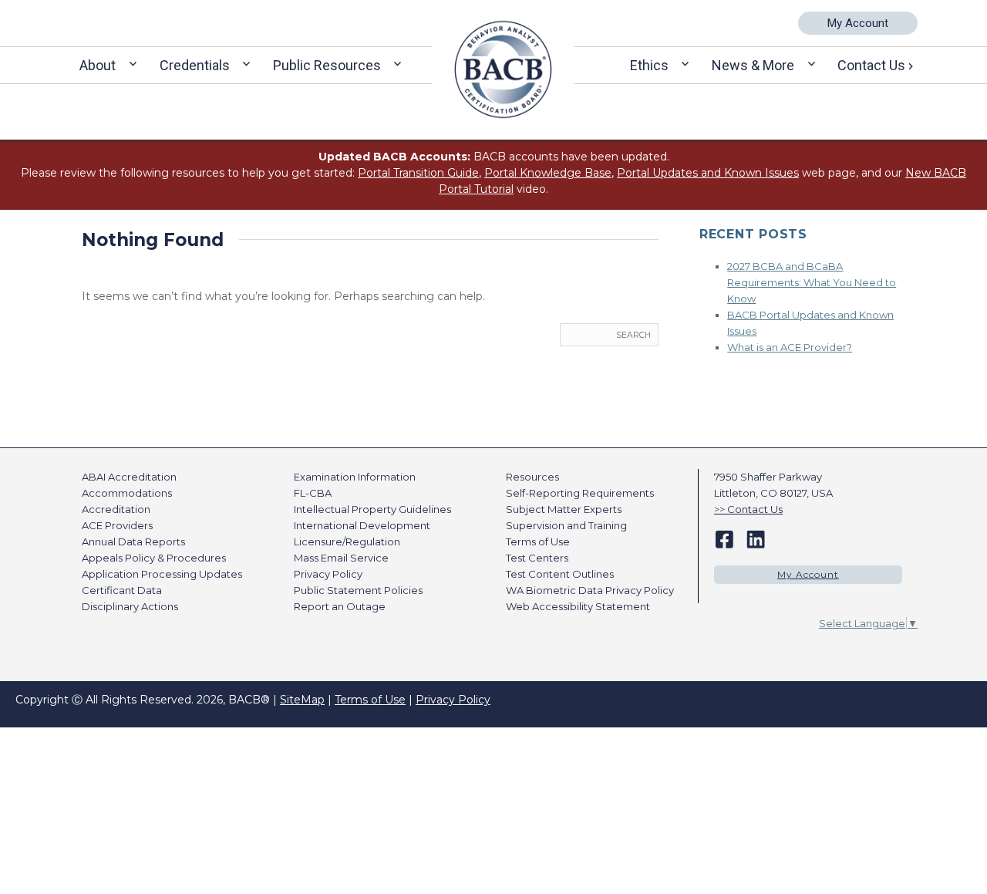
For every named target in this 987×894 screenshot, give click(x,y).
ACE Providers (117, 525)
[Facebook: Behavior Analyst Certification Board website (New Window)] (724, 538)
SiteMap (302, 700)
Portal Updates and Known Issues (708, 173)
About (97, 65)
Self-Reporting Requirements (580, 493)
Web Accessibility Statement (578, 606)
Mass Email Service (341, 558)
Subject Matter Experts (564, 509)
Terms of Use (538, 541)
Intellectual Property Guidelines (372, 509)
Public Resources (327, 65)
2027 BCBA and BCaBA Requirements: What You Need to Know (811, 282)
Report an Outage (340, 606)
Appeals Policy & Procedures (154, 558)
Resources (532, 477)
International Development (362, 525)
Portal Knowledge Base (547, 173)
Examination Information (355, 477)
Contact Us (871, 65)
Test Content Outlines (560, 574)
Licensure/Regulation (347, 541)
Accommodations (127, 493)
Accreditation (116, 509)
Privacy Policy (328, 574)
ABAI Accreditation (129, 477)
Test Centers (537, 558)
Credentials (195, 65)
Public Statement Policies (358, 590)
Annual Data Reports (133, 541)
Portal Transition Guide (418, 173)
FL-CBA (313, 493)
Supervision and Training (566, 525)
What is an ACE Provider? (789, 347)
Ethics (649, 65)
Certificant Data (122, 590)
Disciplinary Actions (130, 606)
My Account (857, 23)
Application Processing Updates (162, 574)
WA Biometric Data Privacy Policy (590, 590)
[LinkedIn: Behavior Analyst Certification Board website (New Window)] (756, 538)
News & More (753, 65)
